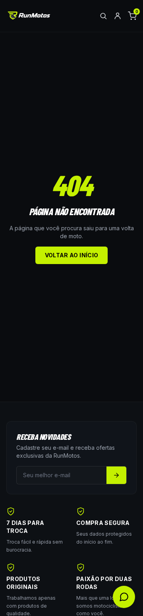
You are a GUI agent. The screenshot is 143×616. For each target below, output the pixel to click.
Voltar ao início (72, 255)
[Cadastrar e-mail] (116, 475)
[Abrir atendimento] (124, 597)
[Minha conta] (118, 16)
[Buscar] (103, 16)
